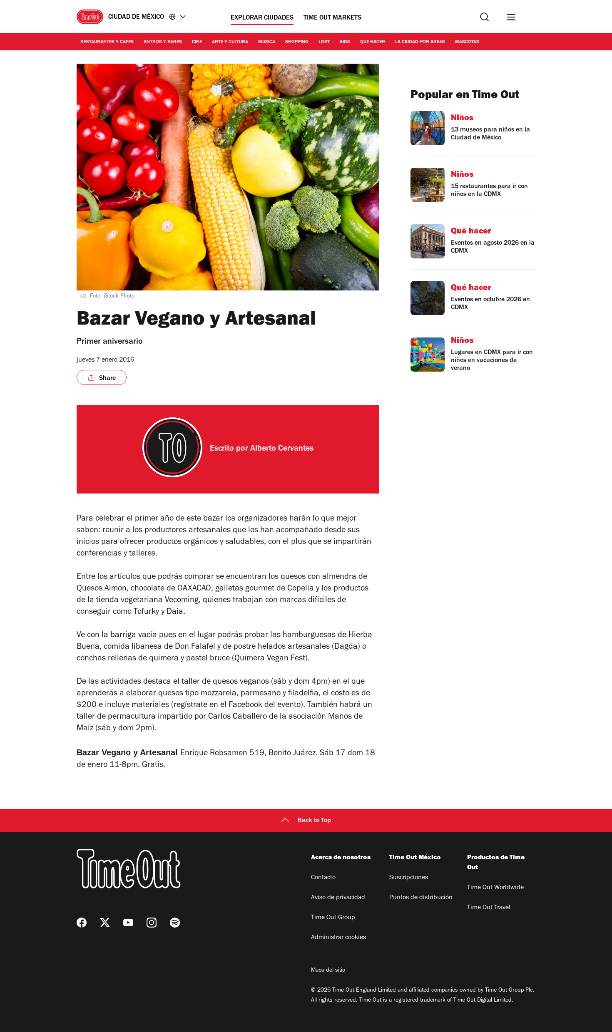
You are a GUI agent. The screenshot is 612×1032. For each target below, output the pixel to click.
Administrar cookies (338, 938)
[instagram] (152, 923)
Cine (197, 42)
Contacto (323, 878)
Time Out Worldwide (495, 888)
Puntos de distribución (421, 898)
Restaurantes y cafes (107, 42)
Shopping (296, 42)
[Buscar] (484, 17)
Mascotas (467, 42)
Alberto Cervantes (281, 449)
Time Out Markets (332, 18)
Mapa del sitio (328, 971)
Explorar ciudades (262, 18)
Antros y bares (163, 42)
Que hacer (372, 42)
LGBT (324, 42)
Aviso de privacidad (338, 898)
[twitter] (105, 923)
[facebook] (82, 923)
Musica (266, 42)
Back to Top (314, 821)
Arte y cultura (230, 42)
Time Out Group (333, 918)
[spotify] (175, 923)
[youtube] (128, 923)
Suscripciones (408, 878)
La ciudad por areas (420, 42)
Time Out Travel (488, 908)
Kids (345, 42)
